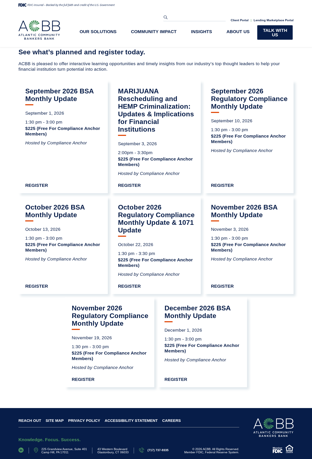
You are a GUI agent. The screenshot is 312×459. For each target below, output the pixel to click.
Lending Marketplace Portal (274, 20)
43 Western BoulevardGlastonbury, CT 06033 (113, 450)
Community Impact (154, 31)
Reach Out (29, 420)
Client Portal (240, 20)
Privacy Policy (84, 420)
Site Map (55, 420)
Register (36, 185)
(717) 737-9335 (158, 450)
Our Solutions (98, 31)
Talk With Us (275, 32)
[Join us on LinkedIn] (21, 450)
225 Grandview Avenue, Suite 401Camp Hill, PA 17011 (64, 450)
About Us (238, 31)
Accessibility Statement (131, 420)
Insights (201, 31)
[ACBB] (39, 30)
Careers (171, 420)
